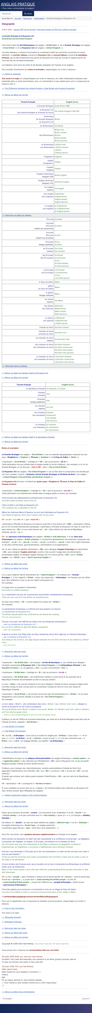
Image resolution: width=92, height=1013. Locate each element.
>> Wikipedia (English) (11, 917)
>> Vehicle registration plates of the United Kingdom (24, 795)
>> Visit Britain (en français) (14, 731)
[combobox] (11, 13)
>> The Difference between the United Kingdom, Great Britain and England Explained (38, 88)
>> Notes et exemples (11, 74)
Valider (29, 14)
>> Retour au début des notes (14, 564)
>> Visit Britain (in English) (13, 726)
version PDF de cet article (24, 29)
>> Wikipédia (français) (12, 922)
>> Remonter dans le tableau (14, 366)
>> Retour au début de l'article (15, 95)
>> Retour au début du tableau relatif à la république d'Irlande (28, 437)
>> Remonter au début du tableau (16, 215)
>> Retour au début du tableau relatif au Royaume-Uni (25, 373)
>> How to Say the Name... (13, 908)
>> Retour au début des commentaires (18, 992)
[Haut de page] (88, 1008)
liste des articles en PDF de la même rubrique (56, 29)
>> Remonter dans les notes (14, 651)
